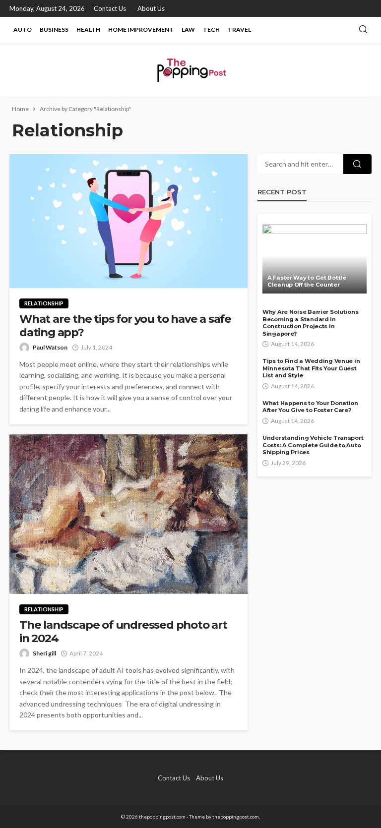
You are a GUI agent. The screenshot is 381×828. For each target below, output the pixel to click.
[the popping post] (190, 69)
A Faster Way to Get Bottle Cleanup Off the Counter (306, 281)
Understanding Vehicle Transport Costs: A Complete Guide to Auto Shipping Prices (312, 445)
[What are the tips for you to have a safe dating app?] (128, 221)
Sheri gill (44, 653)
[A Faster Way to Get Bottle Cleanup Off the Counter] (314, 259)
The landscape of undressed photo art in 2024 (123, 631)
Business (54, 29)
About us (151, 8)
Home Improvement (141, 29)
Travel (239, 29)
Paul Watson (50, 347)
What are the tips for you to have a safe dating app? (125, 325)
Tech (211, 29)
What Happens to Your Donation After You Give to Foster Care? (310, 407)
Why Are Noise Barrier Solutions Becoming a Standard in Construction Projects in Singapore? (310, 322)
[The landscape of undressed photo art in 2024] (128, 514)
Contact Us (110, 8)
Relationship (44, 303)
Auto (22, 29)
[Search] (363, 30)
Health (88, 29)
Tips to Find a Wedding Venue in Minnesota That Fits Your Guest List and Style (311, 368)
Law (188, 29)
